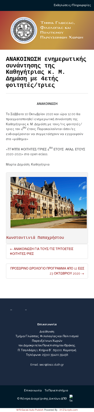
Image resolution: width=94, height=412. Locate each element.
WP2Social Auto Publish (30, 409)
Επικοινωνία (33, 390)
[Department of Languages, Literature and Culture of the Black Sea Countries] (47, 32)
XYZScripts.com (68, 409)
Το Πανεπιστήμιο (56, 390)
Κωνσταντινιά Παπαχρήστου (35, 238)
